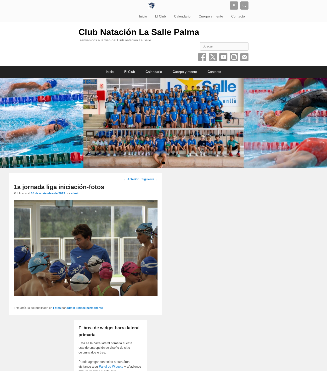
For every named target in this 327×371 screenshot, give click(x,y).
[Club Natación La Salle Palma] (152, 5)
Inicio (143, 16)
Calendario (182, 16)
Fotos (57, 308)
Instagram (234, 57)
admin (75, 193)
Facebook (202, 57)
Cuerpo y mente (211, 16)
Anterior (131, 179)
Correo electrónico (244, 57)
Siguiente (149, 179)
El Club (160, 16)
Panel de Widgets (111, 366)
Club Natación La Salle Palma (139, 32)
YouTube (223, 57)
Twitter (213, 57)
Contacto (238, 16)
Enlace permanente (89, 308)
